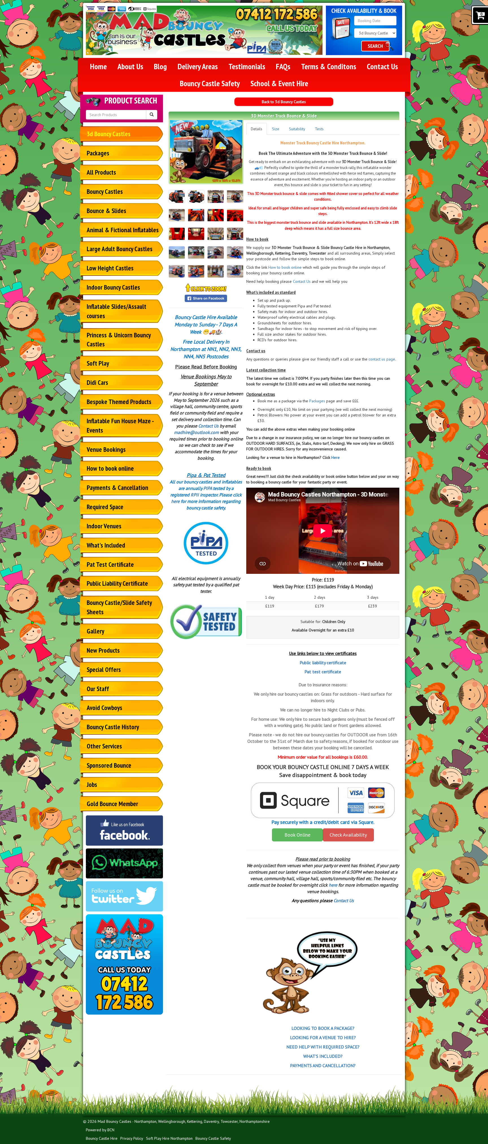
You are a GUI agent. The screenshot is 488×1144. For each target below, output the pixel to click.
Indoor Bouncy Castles (113, 287)
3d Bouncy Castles (108, 134)
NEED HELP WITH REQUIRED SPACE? (323, 1047)
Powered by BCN (100, 1129)
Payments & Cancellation (117, 487)
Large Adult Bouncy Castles (119, 249)
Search (375, 46)
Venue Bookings (106, 449)
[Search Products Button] (151, 115)
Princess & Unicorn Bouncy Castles (119, 339)
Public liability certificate (323, 662)
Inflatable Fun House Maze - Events (120, 425)
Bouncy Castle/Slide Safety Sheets (119, 607)
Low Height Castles (110, 268)
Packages (98, 153)
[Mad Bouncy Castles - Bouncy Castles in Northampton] (168, 30)
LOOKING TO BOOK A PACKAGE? (322, 1028)
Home (98, 66)
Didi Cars (97, 382)
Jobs (92, 784)
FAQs (283, 66)
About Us (130, 66)
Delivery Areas (198, 66)
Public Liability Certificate (117, 583)
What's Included (106, 545)
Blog (160, 66)
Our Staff (98, 689)
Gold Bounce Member (112, 804)
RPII (195, 495)
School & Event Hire (279, 83)
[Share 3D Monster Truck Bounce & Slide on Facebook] (206, 298)
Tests (319, 128)
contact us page (382, 359)
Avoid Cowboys (104, 708)
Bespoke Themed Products (119, 402)
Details (256, 128)
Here (335, 457)
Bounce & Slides (106, 211)
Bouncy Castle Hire (101, 1138)
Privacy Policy (131, 1138)
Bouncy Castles (105, 191)
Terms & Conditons (328, 66)
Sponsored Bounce (109, 765)
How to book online (110, 468)
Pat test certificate (322, 671)
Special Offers (104, 669)
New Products (103, 650)
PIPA (207, 488)
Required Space (105, 507)
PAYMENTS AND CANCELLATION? (323, 1065)
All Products (101, 172)
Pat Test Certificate (110, 564)
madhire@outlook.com (196, 432)
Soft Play (98, 363)
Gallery (95, 631)
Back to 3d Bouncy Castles (284, 101)
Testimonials (246, 66)
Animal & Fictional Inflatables (123, 230)
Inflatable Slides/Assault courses (116, 311)
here (175, 501)
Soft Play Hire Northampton (169, 1138)
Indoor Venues (104, 526)
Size (275, 128)
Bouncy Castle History (113, 727)
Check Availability (348, 835)
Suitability (297, 128)
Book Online (297, 835)
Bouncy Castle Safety (210, 83)
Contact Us (382, 66)
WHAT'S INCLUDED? (323, 1056)
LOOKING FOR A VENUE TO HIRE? (323, 1037)
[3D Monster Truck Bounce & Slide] (206, 151)
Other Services (104, 746)
